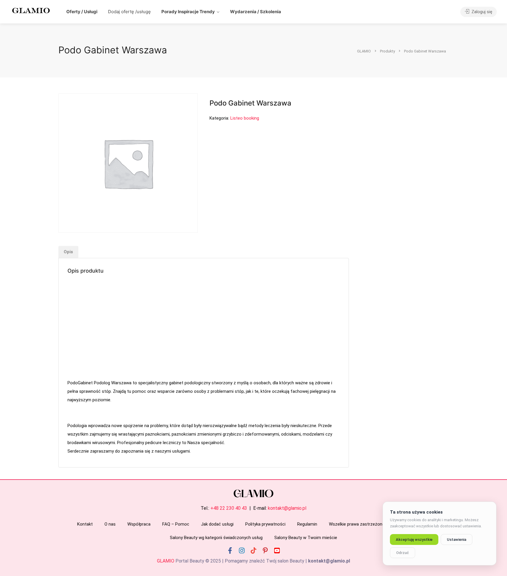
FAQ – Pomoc (175, 524)
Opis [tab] (68, 251)
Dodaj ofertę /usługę (129, 11)
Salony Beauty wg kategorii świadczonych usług (216, 537)
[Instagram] (242, 550)
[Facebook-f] (230, 550)
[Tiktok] (253, 550)
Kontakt (85, 524)
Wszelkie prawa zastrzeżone (357, 524)
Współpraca (139, 524)
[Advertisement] (203, 327)
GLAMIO (165, 561)
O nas (110, 524)
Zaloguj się (481, 11)
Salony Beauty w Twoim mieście (305, 537)
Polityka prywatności (265, 524)
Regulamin (307, 524)
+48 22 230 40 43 (228, 508)
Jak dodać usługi (217, 524)
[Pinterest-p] (265, 550)
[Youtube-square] (277, 550)
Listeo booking (244, 118)
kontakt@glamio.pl (287, 508)
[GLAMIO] (30, 10)
